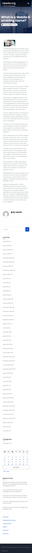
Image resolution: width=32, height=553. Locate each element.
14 (19, 459)
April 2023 (5, 389)
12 (12, 459)
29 (23, 464)
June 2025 (6, 282)
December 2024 (7, 307)
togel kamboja (7, 523)
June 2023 (6, 381)
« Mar (4, 471)
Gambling (6, 24)
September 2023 (8, 369)
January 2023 (6, 402)
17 (4, 461)
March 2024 (6, 344)
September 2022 (8, 418)
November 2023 (7, 361)
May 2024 (5, 336)
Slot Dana (5, 517)
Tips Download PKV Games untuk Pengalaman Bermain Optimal (12, 490)
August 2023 (6, 373)
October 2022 (7, 414)
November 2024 (7, 311)
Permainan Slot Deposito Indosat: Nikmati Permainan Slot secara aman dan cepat (15, 496)
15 (23, 459)
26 (12, 464)
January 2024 (7, 352)
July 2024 (5, 328)
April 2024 (5, 340)
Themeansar (4, 551)
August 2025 (6, 274)
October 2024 (7, 315)
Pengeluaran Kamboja (9, 520)
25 (8, 464)
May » (8, 471)
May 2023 (5, 385)
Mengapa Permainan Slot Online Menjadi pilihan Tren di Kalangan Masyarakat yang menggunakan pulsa (15, 484)
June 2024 (6, 332)
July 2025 (5, 278)
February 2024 (7, 348)
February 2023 (7, 398)
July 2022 (5, 426)
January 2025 (7, 303)
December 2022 (7, 406)
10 (4, 459)
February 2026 (7, 249)
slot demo (6, 530)
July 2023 (5, 377)
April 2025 (5, 291)
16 (27, 459)
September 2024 (8, 319)
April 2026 (5, 241)
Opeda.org (9, 3)
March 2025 (6, 295)
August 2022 (6, 422)
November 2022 (7, 410)
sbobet (5, 527)
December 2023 (7, 356)
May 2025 (5, 287)
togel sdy (5, 533)
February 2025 (7, 299)
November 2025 (7, 262)
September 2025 (8, 270)
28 (19, 464)
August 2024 (6, 324)
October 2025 (7, 266)
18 (8, 461)
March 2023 (6, 394)
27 (16, 464)
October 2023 (7, 365)
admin (19, 212)
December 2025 (7, 258)
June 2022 (6, 431)
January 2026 (6, 254)
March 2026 (6, 245)
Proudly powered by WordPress (9, 547)
